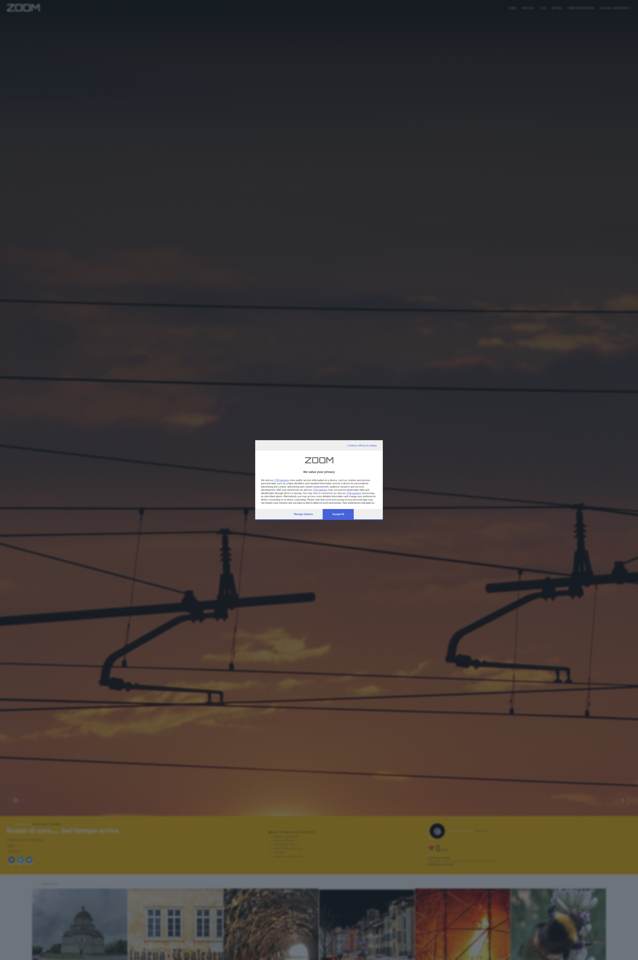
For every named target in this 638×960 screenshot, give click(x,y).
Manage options (303, 514)
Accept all (338, 514)
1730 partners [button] (281, 480)
